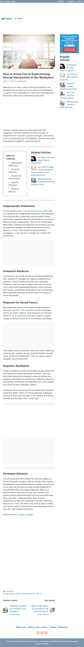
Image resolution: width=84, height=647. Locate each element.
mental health (33, 398)
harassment (45, 228)
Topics (45, 627)
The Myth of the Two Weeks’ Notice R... (68, 68)
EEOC (18, 594)
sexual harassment (19, 316)
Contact (38, 644)
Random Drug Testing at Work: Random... (69, 104)
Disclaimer (54, 641)
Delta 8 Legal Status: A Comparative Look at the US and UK (39, 608)
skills (18, 310)
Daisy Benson (43, 614)
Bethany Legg (16, 515)
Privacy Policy (65, 641)
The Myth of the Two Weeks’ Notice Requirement (42, 160)
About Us (74, 641)
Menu (20, 19)
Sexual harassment (28, 594)
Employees (10, 591)
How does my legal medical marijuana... (69, 77)
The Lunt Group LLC (18, 641)
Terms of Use (44, 641)
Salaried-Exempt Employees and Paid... (69, 86)
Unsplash (29, 515)
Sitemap (45, 644)
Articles (53, 627)
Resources (63, 627)
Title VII (38, 594)
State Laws (21, 627)
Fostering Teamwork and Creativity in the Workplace (18, 608)
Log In (80, 1)
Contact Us (71, 1)
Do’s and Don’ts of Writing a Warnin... (67, 95)
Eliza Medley (15, 614)
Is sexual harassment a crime (34, 211)
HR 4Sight (61, 1)
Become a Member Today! (7, 1)
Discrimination (10, 594)
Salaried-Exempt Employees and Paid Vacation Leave (43, 181)
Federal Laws (34, 627)
